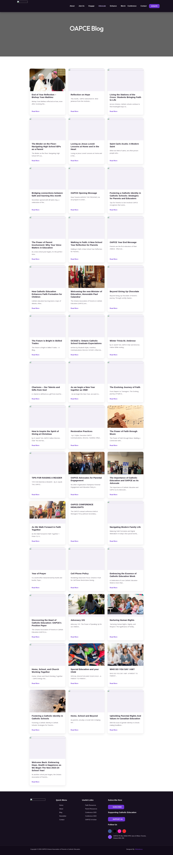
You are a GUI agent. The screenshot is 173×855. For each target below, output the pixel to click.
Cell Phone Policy (80, 573)
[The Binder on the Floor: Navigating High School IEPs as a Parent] (47, 129)
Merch (123, 6)
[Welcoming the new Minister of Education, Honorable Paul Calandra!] (86, 277)
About (72, 6)
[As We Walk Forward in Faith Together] (47, 512)
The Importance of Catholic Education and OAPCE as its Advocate (124, 480)
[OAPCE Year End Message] (125, 227)
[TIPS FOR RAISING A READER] (47, 463)
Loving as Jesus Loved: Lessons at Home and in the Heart (85, 146)
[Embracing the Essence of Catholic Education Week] (125, 559)
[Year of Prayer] (47, 559)
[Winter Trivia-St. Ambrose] (125, 326)
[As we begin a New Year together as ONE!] (86, 372)
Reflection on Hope (80, 94)
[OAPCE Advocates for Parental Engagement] (86, 463)
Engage (91, 6)
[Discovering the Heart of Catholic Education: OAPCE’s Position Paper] (47, 605)
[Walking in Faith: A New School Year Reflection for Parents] (86, 227)
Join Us (81, 6)
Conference (132, 6)
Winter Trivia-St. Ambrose (123, 341)
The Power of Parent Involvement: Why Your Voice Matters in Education (46, 245)
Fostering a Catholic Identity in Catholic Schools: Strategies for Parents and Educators (125, 196)
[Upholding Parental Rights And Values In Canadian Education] (125, 701)
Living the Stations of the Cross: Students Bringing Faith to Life (125, 97)
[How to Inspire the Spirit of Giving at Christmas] (47, 416)
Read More (35, 111)
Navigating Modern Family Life (125, 527)
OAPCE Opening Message (84, 193)
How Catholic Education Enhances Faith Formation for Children (47, 294)
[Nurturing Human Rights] (125, 605)
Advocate (102, 6)
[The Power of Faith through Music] (125, 416)
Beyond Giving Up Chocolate (124, 291)
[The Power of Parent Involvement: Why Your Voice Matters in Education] (47, 227)
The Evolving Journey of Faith (125, 387)
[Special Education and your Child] (86, 654)
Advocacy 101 (78, 620)
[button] (163, 6)
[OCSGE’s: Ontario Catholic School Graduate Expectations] (86, 326)
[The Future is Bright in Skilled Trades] (47, 326)
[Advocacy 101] (86, 605)
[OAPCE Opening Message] (86, 178)
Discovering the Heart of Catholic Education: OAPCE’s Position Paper (46, 623)
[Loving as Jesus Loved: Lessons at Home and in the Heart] (86, 129)
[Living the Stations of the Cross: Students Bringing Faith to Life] (125, 80)
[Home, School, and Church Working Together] (47, 654)
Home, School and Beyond (84, 716)
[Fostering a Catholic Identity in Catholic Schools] (47, 701)
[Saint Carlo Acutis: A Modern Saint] (125, 129)
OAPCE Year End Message (123, 242)
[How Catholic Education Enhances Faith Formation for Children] (47, 277)
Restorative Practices (81, 431)
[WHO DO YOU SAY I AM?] (125, 654)
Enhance (113, 6)
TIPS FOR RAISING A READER (47, 478)
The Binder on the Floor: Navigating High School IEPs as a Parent (46, 146)
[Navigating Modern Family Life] (125, 512)
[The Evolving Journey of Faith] (125, 372)
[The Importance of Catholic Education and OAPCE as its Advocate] (125, 463)
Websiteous (139, 849)
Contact (144, 6)
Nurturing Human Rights (122, 620)
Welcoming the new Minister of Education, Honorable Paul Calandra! (86, 294)
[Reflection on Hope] (86, 80)
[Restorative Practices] (86, 416)
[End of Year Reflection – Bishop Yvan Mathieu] (47, 80)
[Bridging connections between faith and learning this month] (47, 178)
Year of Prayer (39, 573)
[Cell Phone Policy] (86, 559)
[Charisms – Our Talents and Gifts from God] (47, 372)
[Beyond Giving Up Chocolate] (125, 277)
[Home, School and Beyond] (86, 701)
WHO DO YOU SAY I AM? (122, 669)
